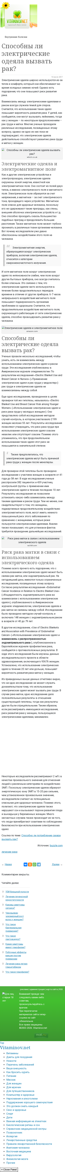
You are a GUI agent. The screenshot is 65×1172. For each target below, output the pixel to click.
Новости (11, 1060)
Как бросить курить (18, 1072)
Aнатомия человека (18, 1147)
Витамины (12, 1053)
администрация (37, 989)
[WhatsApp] (34, 864)
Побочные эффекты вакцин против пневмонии (16, 955)
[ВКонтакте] (25, 864)
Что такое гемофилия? (17, 972)
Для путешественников (20, 1091)
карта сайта (52, 989)
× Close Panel (9, 1169)
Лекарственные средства (21, 1140)
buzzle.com (56, 845)
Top (2, 1042)
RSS (61, 989)
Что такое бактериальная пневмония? (13, 927)
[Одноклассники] (30, 864)
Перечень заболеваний (20, 1064)
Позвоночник (14, 1132)
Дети (9, 1117)
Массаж (11, 1079)
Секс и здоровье (16, 1109)
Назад (8, 864)
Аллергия (11, 1136)
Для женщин (13, 1083)
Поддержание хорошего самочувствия (29, 1102)
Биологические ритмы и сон (23, 1125)
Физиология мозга (17, 1159)
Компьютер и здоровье (20, 1094)
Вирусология (13, 1155)
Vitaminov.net (15, 1047)
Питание (11, 1075)
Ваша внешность (16, 1068)
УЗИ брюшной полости (17, 891)
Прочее (10, 1162)
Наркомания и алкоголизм (22, 1098)
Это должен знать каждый (22, 1106)
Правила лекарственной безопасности (29, 1143)
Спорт (9, 1113)
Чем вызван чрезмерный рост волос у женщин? (15, 916)
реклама (24, 989)
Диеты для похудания (19, 1057)
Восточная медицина (18, 1151)
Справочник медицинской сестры (26, 1128)
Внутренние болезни (16, 37)
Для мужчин (13, 1087)
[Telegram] (39, 864)
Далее (55, 864)
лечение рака (9, 851)
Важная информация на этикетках (26, 1121)
